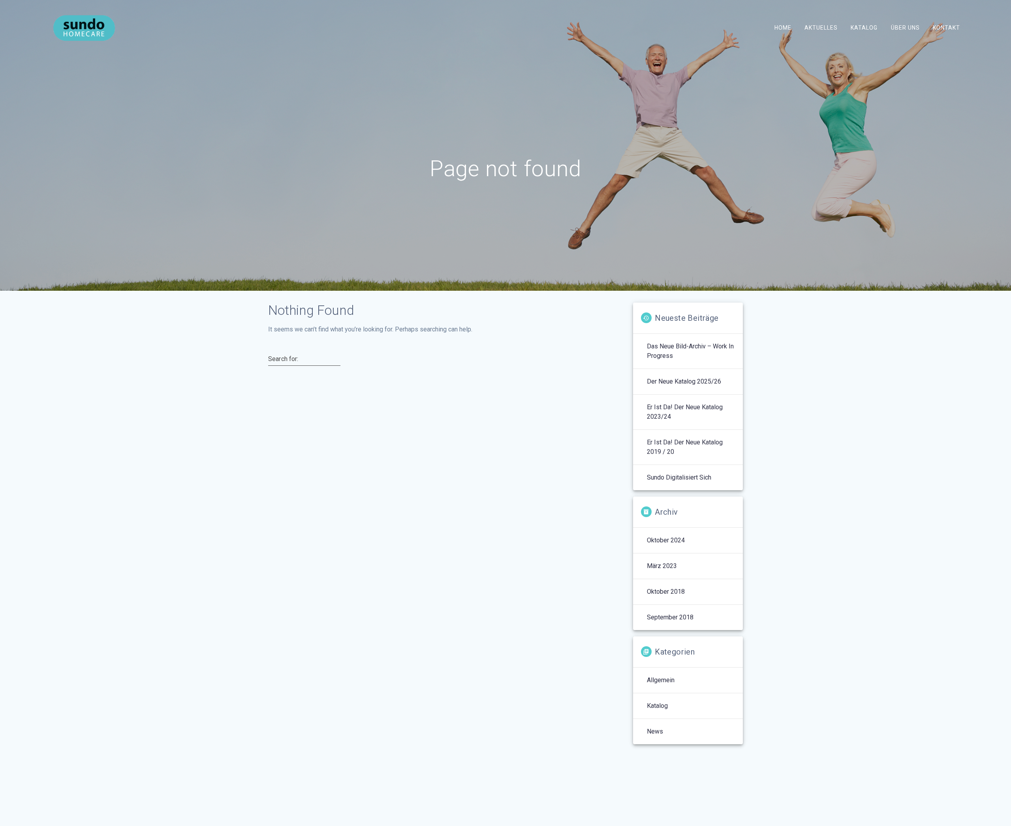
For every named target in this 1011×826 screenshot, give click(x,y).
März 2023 (662, 566)
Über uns (905, 27)
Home (782, 27)
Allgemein (661, 680)
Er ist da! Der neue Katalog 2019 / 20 (685, 446)
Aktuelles (821, 27)
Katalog (864, 27)
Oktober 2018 (666, 591)
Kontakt (946, 27)
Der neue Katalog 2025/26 (684, 381)
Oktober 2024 (666, 540)
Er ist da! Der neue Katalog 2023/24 (685, 411)
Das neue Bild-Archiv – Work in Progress (690, 350)
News (655, 731)
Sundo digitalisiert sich (679, 477)
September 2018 (670, 617)
